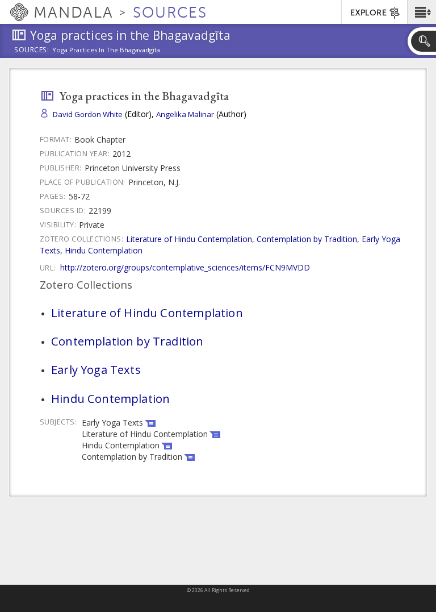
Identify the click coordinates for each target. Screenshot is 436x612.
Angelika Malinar (185, 114)
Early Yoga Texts (96, 369)
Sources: (31, 51)
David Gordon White (88, 114)
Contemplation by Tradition (307, 239)
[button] (421, 12)
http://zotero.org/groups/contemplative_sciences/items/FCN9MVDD (185, 267)
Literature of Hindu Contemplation (189, 239)
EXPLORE (368, 13)
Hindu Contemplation (103, 250)
